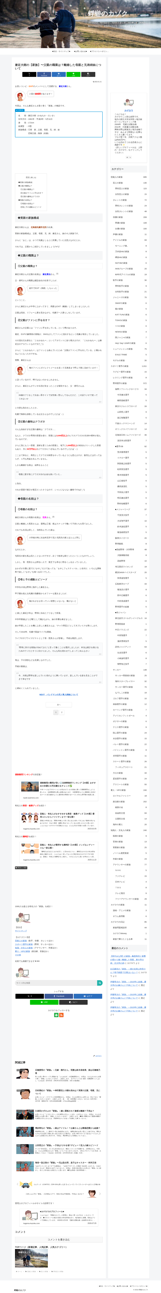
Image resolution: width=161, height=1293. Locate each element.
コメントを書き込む (59, 1239)
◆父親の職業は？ (25, 186)
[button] (88, 74)
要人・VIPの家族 (22, 951)
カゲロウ (128, 110)
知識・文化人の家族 (24, 948)
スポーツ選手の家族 (24, 944)
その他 (18, 955)
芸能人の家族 (21, 941)
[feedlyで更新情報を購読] (56, 1015)
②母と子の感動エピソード (31, 207)
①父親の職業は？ (27, 189)
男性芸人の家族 (22, 868)
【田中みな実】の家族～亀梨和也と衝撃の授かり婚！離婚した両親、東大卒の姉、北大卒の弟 (128, 959)
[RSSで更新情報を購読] (61, 1015)
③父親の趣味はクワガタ (30, 196)
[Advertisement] (59, 155)
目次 (28, 177)
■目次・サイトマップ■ (107, 1286)
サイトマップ (21, 931)
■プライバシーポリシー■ (138, 1286)
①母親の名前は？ (27, 204)
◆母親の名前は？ (25, 200)
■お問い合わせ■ (122, 1286)
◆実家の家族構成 (25, 182)
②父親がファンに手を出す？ (31, 193)
